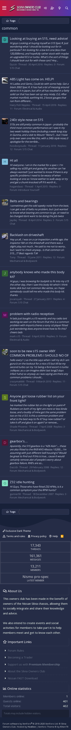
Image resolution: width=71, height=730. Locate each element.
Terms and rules (15, 536)
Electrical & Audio (32, 108)
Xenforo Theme (53, 726)
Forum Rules (16, 650)
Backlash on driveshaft (27, 235)
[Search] (66, 8)
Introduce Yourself (28, 190)
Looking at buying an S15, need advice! (39, 38)
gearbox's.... (19, 441)
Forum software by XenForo (30, 723)
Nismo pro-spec (36, 576)
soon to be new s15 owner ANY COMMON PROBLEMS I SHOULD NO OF (39, 353)
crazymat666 (17, 381)
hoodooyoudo (18, 146)
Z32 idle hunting (22, 482)
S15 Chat (15, 68)
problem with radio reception (32, 314)
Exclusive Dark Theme (18, 531)
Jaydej (13, 220)
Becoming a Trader (20, 657)
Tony (13, 257)
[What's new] (59, 8)
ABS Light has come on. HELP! (32, 79)
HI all (14, 160)
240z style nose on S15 (26, 120)
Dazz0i (14, 467)
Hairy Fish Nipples (20, 105)
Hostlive (32, 726)
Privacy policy (39, 536)
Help (55, 536)
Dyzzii (13, 64)
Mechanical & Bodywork (23, 261)
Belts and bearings (24, 201)
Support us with (34, 664)
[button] (4, 8)
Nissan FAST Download (23, 678)
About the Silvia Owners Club (26, 671)
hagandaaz (16, 186)
